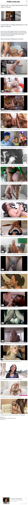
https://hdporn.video (11, 418)
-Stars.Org (13, 2)
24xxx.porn (2, 417)
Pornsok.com (2, 419)
